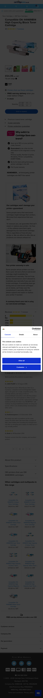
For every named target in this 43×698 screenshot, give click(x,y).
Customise (20, 367)
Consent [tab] (8, 334)
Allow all (21, 360)
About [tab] (35, 334)
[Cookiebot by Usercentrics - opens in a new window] (32, 329)
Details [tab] (21, 334)
